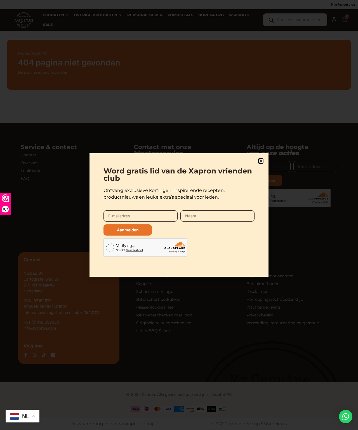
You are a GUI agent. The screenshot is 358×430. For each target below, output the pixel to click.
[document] (179, 215)
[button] (345, 416)
